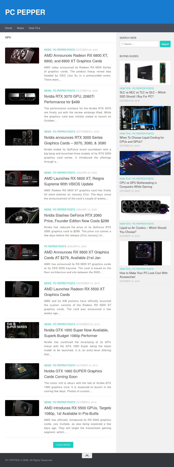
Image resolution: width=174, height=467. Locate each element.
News (20, 28)
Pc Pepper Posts (64, 49)
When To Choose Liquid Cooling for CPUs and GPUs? (142, 139)
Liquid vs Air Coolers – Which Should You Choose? (143, 230)
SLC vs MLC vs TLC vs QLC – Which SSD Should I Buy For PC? (143, 94)
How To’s (34, 28)
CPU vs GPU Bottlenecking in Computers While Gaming (138, 185)
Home (8, 28)
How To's (125, 88)
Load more (63, 444)
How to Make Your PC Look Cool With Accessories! (144, 275)
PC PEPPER (25, 12)
